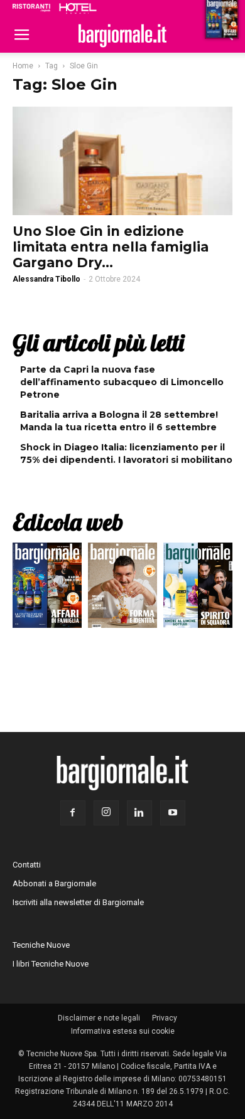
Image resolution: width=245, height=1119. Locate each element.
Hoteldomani (78, 8)
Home (23, 65)
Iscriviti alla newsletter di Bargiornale (78, 902)
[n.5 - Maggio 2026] (197, 588)
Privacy (164, 1018)
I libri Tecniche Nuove (51, 963)
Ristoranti (31, 7)
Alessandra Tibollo (46, 279)
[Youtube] (172, 812)
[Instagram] (106, 812)
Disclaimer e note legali (99, 1018)
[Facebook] (72, 812)
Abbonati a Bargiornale (54, 883)
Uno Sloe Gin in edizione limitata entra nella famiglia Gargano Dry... (111, 246)
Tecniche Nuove (41, 945)
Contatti (27, 864)
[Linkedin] (139, 812)
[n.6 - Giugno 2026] (122, 588)
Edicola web (68, 522)
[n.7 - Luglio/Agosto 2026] (47, 588)
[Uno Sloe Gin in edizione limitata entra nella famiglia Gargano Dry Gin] (122, 161)
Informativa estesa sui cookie (123, 1031)
